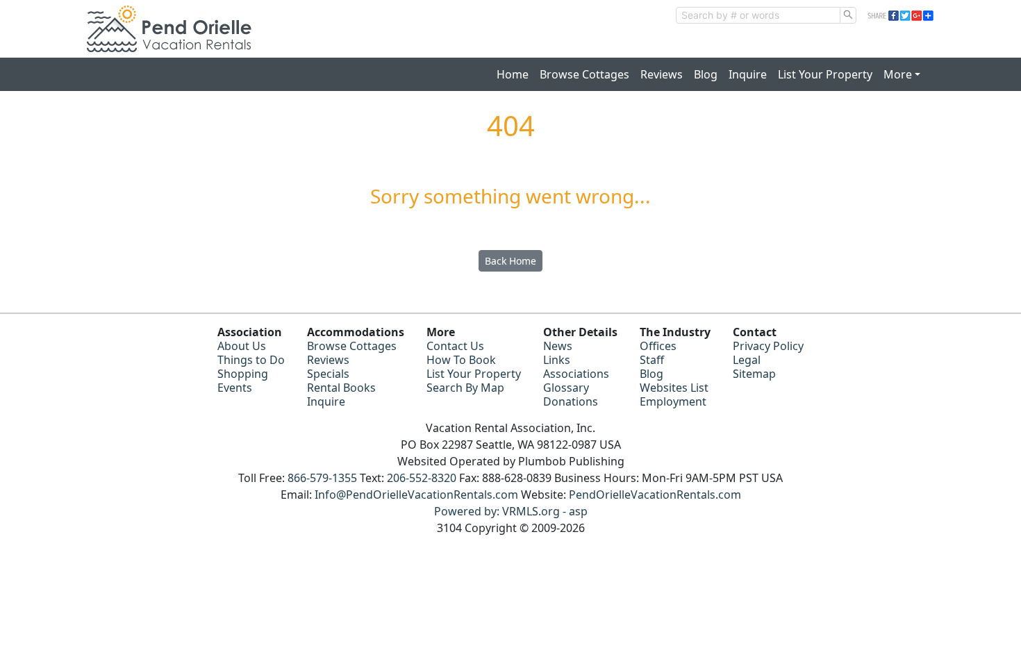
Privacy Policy (768, 346)
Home (513, 74)
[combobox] (758, 15)
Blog (705, 74)
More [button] (897, 74)
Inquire (748, 74)
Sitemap (754, 373)
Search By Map (465, 387)
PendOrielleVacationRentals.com (655, 494)
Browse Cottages (584, 74)
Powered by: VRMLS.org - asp (511, 511)
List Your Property (825, 74)
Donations (570, 401)
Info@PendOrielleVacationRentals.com (416, 494)
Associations (576, 373)
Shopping (242, 373)
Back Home (510, 260)
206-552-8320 (421, 477)
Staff (652, 359)
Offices (658, 346)
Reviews (661, 74)
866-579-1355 (322, 477)
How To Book (461, 359)
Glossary (566, 387)
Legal (747, 359)
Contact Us (455, 346)
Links (556, 359)
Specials (328, 373)
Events (234, 387)
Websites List (674, 387)
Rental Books (341, 387)
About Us (241, 346)
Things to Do (251, 359)
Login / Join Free (889, 43)
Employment (673, 401)
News (557, 346)
